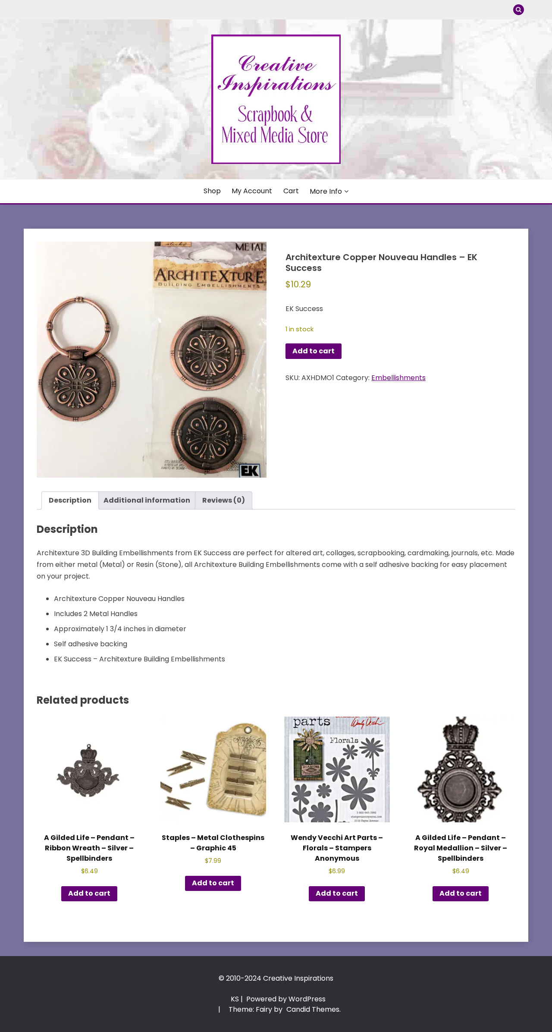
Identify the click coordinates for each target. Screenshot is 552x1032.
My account (252, 191)
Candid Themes (312, 1009)
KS (235, 999)
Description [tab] (70, 500)
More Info (326, 191)
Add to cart (313, 351)
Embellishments (398, 378)
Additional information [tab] (147, 500)
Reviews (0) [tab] (223, 500)
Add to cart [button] (89, 893)
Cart (291, 191)
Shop (212, 191)
